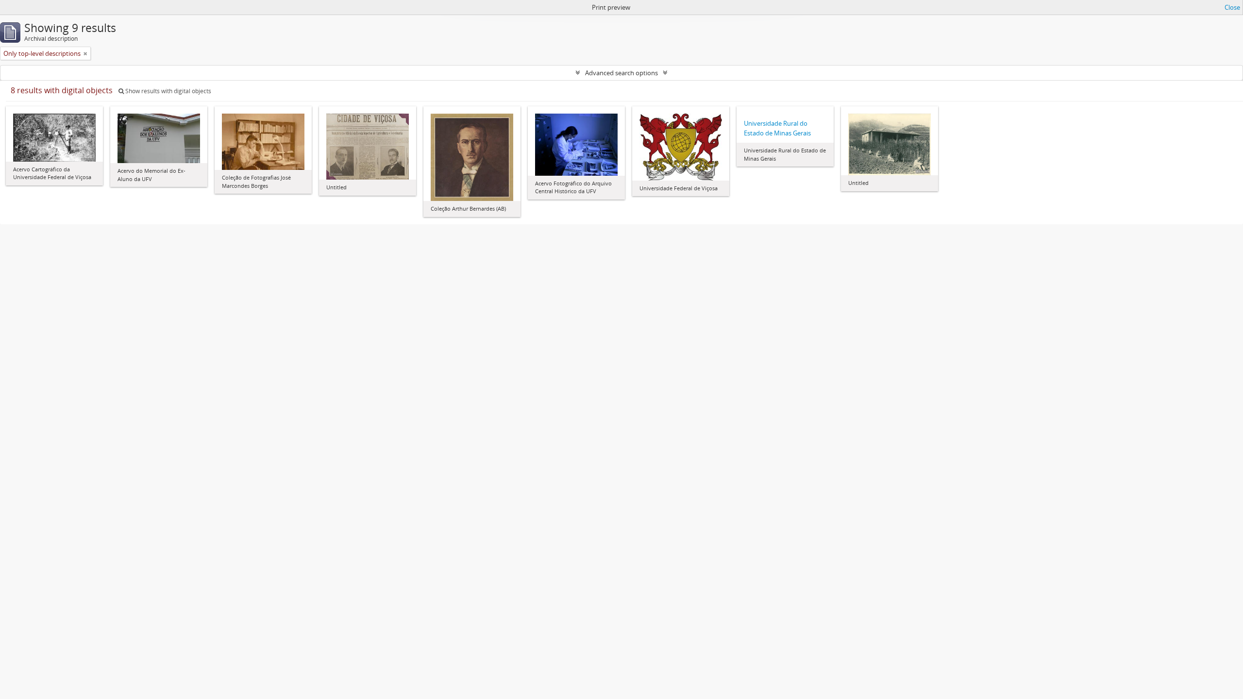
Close (1232, 7)
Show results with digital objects (167, 91)
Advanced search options (621, 72)
